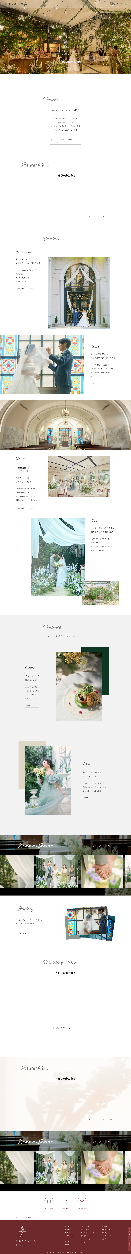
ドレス (67, 1241)
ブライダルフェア (86, 1227)
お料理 (67, 1244)
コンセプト (68, 1227)
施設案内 (67, 1230)
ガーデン (69, 1238)
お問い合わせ (106, 1230)
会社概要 (104, 1227)
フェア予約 (129, 1232)
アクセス (83, 1242)
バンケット (69, 1235)
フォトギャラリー (86, 1239)
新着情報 (83, 1236)
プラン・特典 (85, 1230)
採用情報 (104, 1239)
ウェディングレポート (87, 1233)
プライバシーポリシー (108, 1236)
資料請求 (129, 1244)
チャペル (69, 1233)
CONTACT (114, 4)
